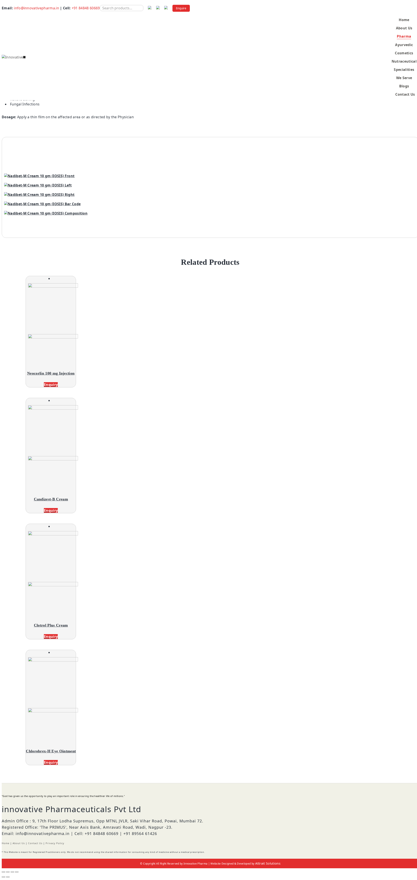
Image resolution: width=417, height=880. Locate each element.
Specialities (404, 69)
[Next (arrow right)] (8, 877)
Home (404, 19)
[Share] (8, 872)
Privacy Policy (55, 843)
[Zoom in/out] (16, 872)
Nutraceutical (404, 61)
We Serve (404, 77)
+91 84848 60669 (86, 8)
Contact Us (405, 94)
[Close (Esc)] (3, 872)
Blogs (404, 86)
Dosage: (9, 117)
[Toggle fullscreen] (12, 872)
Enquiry (51, 384)
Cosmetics (404, 53)
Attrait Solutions (267, 863)
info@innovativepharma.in (36, 8)
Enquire (181, 8)
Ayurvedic (404, 44)
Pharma (404, 36)
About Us (404, 28)
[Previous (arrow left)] (3, 877)
